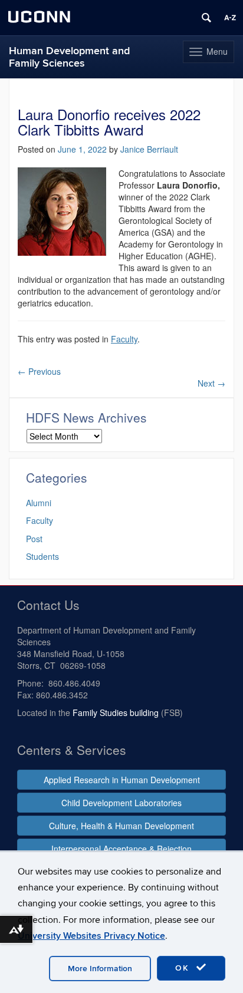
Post (34, 539)
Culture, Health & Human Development (121, 826)
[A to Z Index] (230, 17)
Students (42, 556)
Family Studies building (116, 712)
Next (211, 383)
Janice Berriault (149, 149)
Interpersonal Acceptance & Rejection (121, 849)
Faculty (124, 339)
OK (184, 968)
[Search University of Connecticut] (206, 17)
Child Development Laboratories (121, 803)
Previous (39, 371)
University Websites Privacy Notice (91, 936)
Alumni (38, 503)
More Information (100, 969)
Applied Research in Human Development (122, 780)
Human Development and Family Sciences (69, 57)
